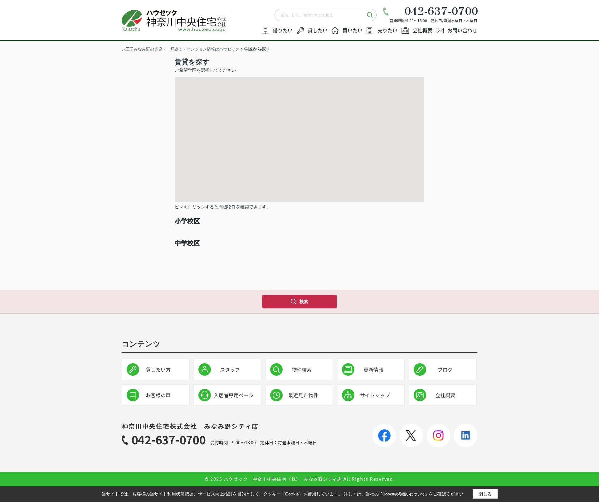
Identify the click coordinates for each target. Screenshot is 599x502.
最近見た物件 (303, 395)
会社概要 (422, 30)
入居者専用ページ (234, 395)
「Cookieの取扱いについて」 (404, 494)
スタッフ (230, 369)
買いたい (353, 30)
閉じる (485, 493)
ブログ (445, 369)
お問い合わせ (462, 30)
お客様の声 (158, 395)
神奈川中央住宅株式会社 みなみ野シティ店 (190, 426)
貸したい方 (158, 369)
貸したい (318, 30)
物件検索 (302, 369)
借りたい (283, 30)
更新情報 (373, 369)
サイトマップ (375, 395)
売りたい (387, 30)
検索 (304, 301)
